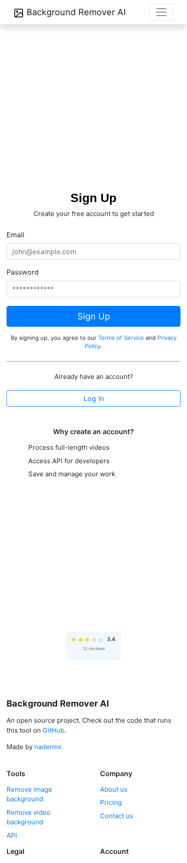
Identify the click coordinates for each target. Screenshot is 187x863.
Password (23, 272)
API (12, 835)
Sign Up (93, 316)
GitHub (53, 730)
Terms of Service (121, 337)
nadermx (47, 747)
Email (15, 234)
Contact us (116, 816)
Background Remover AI (75, 12)
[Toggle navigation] (161, 12)
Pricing (111, 802)
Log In (93, 398)
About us (113, 789)
